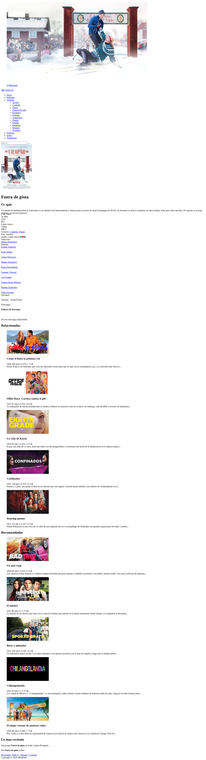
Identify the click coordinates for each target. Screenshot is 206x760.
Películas (11, 97)
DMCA (15, 755)
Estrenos (10, 133)
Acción (15, 102)
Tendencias (12, 138)
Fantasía (16, 115)
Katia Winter (6, 252)
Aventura (16, 130)
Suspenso (16, 125)
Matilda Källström (9, 287)
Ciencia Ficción (19, 110)
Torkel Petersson (8, 257)
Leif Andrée (6, 277)
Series (9, 135)
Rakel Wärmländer (9, 267)
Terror (15, 107)
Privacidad (6, 755)
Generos (10, 100)
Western (15, 128)
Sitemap (23, 755)
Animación (17, 118)
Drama (15, 120)
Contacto (33, 755)
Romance (16, 112)
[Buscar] (29, 143)
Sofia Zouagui (7, 292)
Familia (15, 123)
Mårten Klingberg (9, 242)
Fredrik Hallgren (8, 247)
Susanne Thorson (9, 272)
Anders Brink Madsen (11, 282)
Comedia (16, 105)
